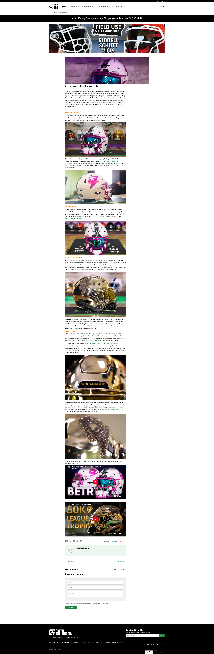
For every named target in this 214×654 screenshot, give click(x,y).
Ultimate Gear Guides (54, 642)
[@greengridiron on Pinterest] (81, 541)
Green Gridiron (57, 649)
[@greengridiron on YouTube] (66, 541)
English (57, 1)
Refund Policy (75, 642)
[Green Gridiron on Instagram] (151, 644)
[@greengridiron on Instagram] (70, 541)
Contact (157, 1)
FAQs (97, 642)
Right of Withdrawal (117, 642)
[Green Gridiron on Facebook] (154, 644)
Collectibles (74, 6)
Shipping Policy (66, 642)
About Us (108, 642)
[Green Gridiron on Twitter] (157, 644)
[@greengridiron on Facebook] (74, 541)
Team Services (115, 6)
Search (159, 13)
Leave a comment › (120, 569)
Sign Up (162, 635)
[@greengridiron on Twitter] (77, 541)
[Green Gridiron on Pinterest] (160, 644)
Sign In (163, 1)
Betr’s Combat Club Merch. (74, 218)
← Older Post (69, 561)
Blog (93, 642)
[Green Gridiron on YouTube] (148, 644)
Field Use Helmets (87, 6)
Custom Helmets (103, 6)
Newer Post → (121, 561)
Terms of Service (85, 642)
